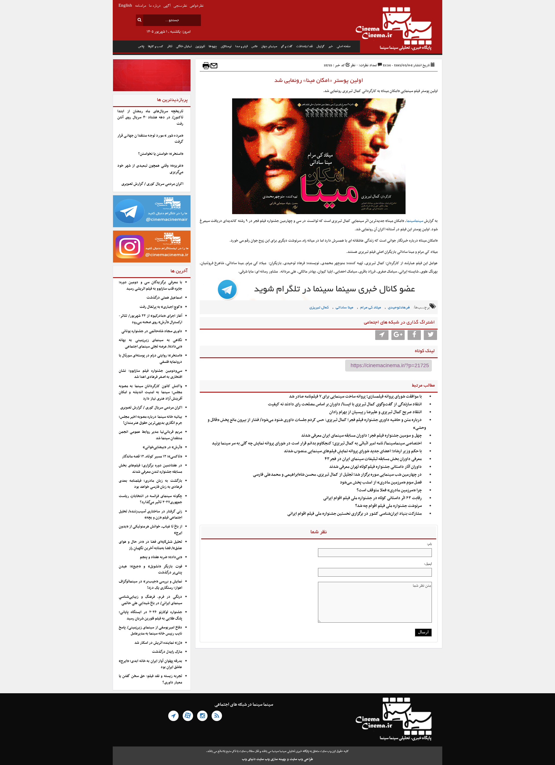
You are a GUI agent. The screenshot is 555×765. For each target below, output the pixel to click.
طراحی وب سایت (301, 759)
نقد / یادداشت (304, 46)
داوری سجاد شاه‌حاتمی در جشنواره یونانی (151, 331)
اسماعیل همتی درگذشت (164, 298)
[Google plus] (398, 335)
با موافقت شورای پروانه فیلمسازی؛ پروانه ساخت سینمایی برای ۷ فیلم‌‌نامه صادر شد (355, 396)
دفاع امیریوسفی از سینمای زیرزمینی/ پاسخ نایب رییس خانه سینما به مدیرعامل (150, 630)
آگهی (167, 6)
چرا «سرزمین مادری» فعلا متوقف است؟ (389, 490)
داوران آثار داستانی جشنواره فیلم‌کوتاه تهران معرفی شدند (375, 466)
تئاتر (169, 46)
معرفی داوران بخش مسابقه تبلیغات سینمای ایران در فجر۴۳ (373, 459)
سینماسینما (414, 221)
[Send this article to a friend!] (213, 66)
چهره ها (213, 46)
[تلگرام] (173, 716)
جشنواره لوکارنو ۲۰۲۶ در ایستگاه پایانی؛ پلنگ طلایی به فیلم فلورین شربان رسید (150, 615)
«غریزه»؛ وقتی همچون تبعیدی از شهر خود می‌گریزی (150, 169)
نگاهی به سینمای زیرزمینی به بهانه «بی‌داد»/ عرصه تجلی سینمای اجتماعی (150, 343)
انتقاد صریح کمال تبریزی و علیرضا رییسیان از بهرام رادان (375, 412)
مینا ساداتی (344, 308)
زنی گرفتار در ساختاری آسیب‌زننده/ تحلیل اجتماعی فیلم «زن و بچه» (150, 514)
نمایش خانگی (184, 46)
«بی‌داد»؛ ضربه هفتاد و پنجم (161, 557)
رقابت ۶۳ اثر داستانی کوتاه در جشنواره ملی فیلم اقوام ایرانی (372, 498)
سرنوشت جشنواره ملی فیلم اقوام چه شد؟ (388, 506)
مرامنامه (140, 6)
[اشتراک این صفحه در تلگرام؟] (381, 335)
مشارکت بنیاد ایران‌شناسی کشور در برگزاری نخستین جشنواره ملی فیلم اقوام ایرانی (354, 513)
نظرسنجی (180, 6)
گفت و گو (287, 46)
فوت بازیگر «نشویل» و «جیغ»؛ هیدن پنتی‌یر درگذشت (150, 569)
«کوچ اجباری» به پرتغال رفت (161, 307)
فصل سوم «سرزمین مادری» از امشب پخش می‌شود (381, 482)
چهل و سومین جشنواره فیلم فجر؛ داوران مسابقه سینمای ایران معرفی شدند (361, 435)
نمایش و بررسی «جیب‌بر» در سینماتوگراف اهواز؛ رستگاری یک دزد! (150, 584)
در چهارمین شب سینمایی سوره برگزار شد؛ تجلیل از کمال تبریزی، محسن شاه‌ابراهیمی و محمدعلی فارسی (337, 474)
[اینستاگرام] (202, 716)
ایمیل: (428, 563)
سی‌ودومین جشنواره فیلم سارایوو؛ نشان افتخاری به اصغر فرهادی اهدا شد (150, 374)
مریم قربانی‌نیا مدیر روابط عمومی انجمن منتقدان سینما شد (150, 435)
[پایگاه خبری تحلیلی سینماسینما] (401, 29)
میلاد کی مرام (370, 308)
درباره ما (154, 6)
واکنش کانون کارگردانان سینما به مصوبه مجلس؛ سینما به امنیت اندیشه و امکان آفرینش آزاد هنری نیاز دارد (150, 392)
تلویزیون (200, 46)
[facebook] (414, 335)
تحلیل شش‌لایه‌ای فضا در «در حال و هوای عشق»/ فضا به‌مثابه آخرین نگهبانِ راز (150, 545)
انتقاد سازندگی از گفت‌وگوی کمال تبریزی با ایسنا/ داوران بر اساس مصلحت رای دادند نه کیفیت (345, 404)
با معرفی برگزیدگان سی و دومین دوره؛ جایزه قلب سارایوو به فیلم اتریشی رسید (150, 285)
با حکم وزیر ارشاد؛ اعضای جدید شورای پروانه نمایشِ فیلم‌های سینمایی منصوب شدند (353, 451)
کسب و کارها (155, 46)
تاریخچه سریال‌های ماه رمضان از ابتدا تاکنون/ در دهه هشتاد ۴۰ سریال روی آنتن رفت (150, 117)
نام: (429, 544)
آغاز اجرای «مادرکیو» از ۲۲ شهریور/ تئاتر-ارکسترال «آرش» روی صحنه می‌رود (150, 319)
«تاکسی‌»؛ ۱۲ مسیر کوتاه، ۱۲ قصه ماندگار (152, 456)
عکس (254, 46)
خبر (330, 46)
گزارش (321, 46)
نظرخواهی (196, 6)
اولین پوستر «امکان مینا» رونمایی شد (318, 81)
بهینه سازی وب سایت (271, 759)
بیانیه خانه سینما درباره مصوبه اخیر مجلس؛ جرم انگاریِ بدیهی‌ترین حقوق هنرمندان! (150, 420)
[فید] (217, 716)
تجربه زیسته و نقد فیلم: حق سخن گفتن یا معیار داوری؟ (150, 679)
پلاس (141, 46)
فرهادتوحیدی (399, 308)
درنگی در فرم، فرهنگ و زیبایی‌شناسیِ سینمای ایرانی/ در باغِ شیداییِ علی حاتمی (150, 600)
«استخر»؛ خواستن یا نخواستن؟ (160, 154)
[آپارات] (188, 716)
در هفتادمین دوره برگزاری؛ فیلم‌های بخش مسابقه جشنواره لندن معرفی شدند (150, 468)
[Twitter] (430, 335)
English (125, 6)
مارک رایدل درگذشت (167, 652)
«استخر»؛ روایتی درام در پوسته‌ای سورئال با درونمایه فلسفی (150, 358)
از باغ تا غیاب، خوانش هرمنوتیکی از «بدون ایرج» (150, 529)
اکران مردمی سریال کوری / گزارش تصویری (152, 184)
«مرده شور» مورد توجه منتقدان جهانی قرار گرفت (150, 139)
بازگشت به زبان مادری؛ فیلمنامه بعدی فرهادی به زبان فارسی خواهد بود (150, 484)
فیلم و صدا (241, 46)
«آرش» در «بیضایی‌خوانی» (162, 447)
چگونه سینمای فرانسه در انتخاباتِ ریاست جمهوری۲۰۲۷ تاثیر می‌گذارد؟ (150, 499)
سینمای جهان (269, 46)
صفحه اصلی (344, 46)
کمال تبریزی (319, 308)
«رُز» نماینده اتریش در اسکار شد (158, 643)
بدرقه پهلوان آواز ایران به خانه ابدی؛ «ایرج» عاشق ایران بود (150, 664)
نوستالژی (226, 46)
